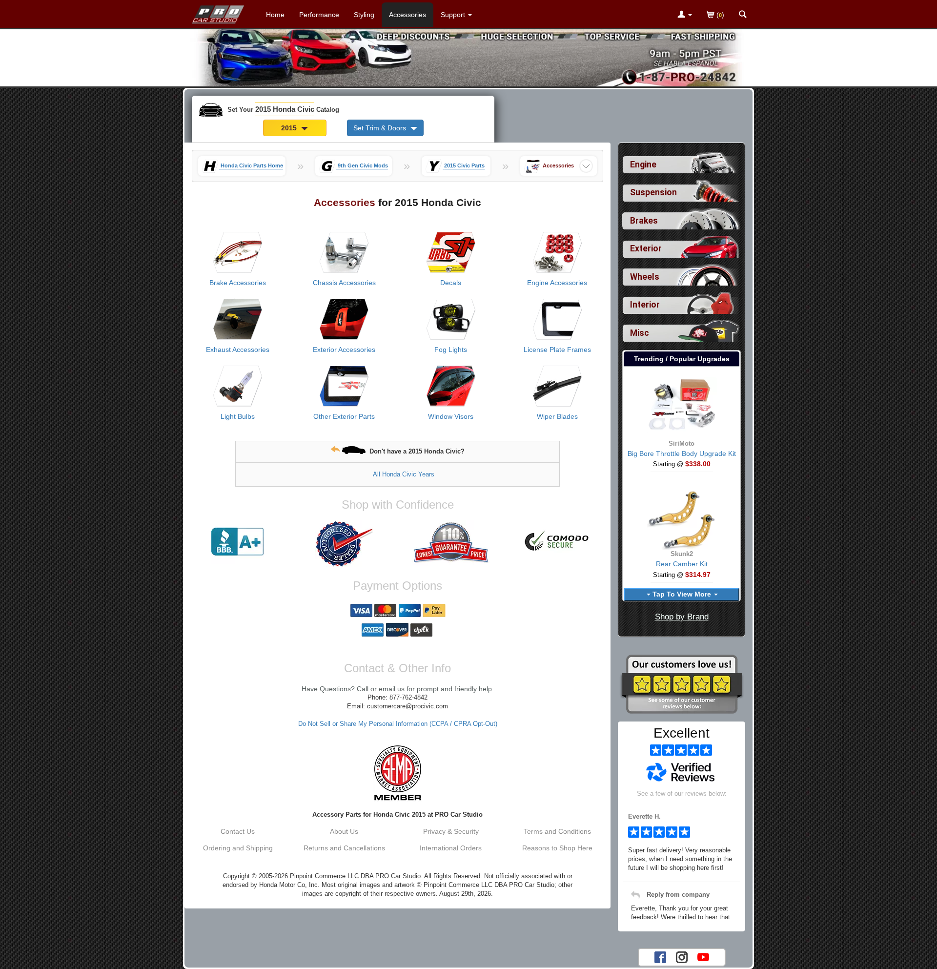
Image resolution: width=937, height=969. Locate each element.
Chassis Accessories (344, 283)
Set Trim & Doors (380, 128)
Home (275, 15)
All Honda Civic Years (403, 474)
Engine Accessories (557, 283)
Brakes (644, 221)
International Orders (451, 848)
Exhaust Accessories (237, 349)
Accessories (407, 15)
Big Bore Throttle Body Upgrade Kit (682, 453)
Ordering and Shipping (238, 848)
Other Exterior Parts (344, 416)
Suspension (653, 192)
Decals (450, 283)
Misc (639, 333)
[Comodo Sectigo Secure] (557, 542)
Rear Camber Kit (682, 564)
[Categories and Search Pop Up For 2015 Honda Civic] (743, 15)
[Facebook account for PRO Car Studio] (660, 956)
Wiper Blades (557, 416)
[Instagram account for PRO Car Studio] (682, 956)
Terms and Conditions (557, 831)
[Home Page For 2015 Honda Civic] (218, 12)
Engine (643, 164)
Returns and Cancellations (344, 848)
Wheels (644, 277)
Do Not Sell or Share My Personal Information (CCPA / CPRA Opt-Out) (397, 724)
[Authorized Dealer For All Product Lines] (344, 544)
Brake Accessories (237, 283)
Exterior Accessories (344, 349)
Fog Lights (450, 349)
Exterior (646, 248)
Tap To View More (682, 594)
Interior (645, 304)
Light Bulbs (238, 416)
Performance (319, 15)
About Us (344, 831)
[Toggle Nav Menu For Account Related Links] (684, 15)
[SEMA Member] (397, 772)
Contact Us (238, 831)
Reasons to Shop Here (557, 848)
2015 (290, 128)
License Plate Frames (557, 349)
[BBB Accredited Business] (238, 542)
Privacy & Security (451, 831)
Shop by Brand (682, 616)
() (719, 15)
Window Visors (450, 416)
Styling (364, 15)
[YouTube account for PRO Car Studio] (703, 956)
